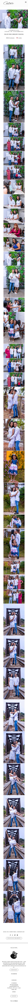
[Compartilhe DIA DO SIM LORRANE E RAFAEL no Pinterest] (17, 935)
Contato (14, 996)
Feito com (14, 1000)
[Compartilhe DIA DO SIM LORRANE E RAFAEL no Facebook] (10, 935)
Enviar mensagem (14, 984)
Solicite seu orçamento (14, 938)
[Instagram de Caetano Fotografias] (14, 991)
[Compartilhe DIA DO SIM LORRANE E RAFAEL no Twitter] (15, 935)
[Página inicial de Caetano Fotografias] (8, 3)
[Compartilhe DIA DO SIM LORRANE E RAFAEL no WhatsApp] (12, 935)
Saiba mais (14, 969)
